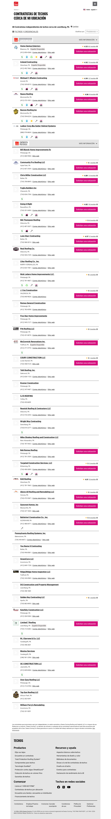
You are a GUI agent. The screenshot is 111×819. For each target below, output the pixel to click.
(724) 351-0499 (25, 210)
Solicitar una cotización (86, 51)
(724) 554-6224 (25, 116)
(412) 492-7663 (25, 68)
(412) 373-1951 (25, 100)
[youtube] (68, 787)
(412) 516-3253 (25, 415)
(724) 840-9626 (25, 297)
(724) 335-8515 (25, 84)
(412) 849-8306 (25, 670)
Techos (16, 9)
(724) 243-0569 (25, 578)
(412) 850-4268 (25, 52)
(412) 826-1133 (25, 377)
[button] (97, 46)
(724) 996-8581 (25, 552)
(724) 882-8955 (25, 604)
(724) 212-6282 (25, 629)
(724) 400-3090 (25, 469)
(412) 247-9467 (25, 389)
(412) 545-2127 (25, 322)
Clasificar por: (80, 32)
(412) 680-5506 (25, 156)
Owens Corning (16, 4)
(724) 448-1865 (25, 591)
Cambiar (75, 26)
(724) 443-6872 (20, 540)
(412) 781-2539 (25, 457)
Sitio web (51, 52)
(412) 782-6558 (25, 309)
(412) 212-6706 (25, 686)
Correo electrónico (39, 52)
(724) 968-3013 (25, 242)
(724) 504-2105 (25, 255)
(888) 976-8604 (25, 132)
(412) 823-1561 (25, 268)
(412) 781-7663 (25, 485)
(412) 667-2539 (25, 169)
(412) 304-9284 (25, 616)
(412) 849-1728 (25, 565)
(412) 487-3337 (25, 226)
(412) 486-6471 (25, 524)
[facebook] (58, 787)
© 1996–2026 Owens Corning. (23, 811)
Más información (87, 40)
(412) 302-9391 (25, 699)
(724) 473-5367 (25, 498)
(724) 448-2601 (25, 645)
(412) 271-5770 (25, 348)
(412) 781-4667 (25, 281)
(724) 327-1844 (25, 511)
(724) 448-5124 (25, 364)
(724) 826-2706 (25, 194)
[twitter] (63, 787)
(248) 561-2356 (25, 657)
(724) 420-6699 (25, 402)
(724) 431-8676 (25, 335)
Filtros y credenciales (26, 31)
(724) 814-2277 (25, 428)
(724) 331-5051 (25, 711)
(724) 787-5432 (25, 444)
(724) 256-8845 (25, 181)
